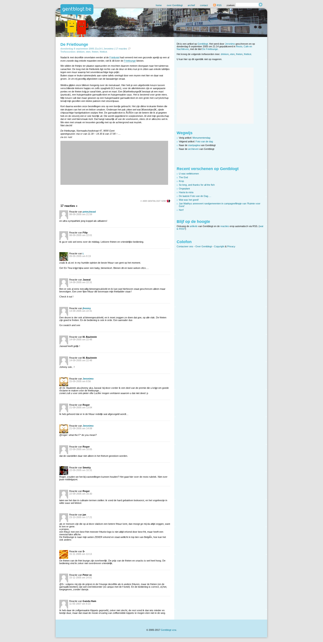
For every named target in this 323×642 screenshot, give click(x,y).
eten (88, 51)
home (159, 5)
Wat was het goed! (189, 199)
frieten (95, 51)
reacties (224, 226)
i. (83, 253)
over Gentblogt (175, 5)
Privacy (231, 246)
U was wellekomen (189, 173)
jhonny (87, 308)
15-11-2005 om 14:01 (80, 577)
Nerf (181, 210)
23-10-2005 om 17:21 (80, 517)
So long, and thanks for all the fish (197, 184)
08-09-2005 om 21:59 (80, 214)
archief (191, 5)
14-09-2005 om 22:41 (80, 311)
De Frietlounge (74, 44)
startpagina (194, 145)
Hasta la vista (186, 192)
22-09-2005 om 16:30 (80, 493)
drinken (81, 51)
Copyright (219, 246)
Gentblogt (203, 43)
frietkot (103, 51)
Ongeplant (184, 188)
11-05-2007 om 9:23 (80, 603)
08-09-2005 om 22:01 (80, 235)
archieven (193, 149)
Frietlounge (130, 60)
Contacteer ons (185, 246)
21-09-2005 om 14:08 (80, 428)
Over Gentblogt (203, 246)
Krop (181, 181)
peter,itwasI (89, 211)
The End (183, 177)
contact (204, 5)
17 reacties (121, 48)
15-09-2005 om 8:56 (80, 381)
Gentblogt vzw (168, 630)
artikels (194, 226)
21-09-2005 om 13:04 (80, 407)
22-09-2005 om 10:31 (80, 470)
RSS (218, 5)
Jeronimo (108, 48)
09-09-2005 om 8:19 (80, 256)
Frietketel (114, 57)
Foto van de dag (204, 141)
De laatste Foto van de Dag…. (195, 196)
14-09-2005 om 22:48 (80, 339)
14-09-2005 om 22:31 (80, 282)
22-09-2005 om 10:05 (80, 449)
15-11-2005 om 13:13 (80, 554)
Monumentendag (201, 137)
